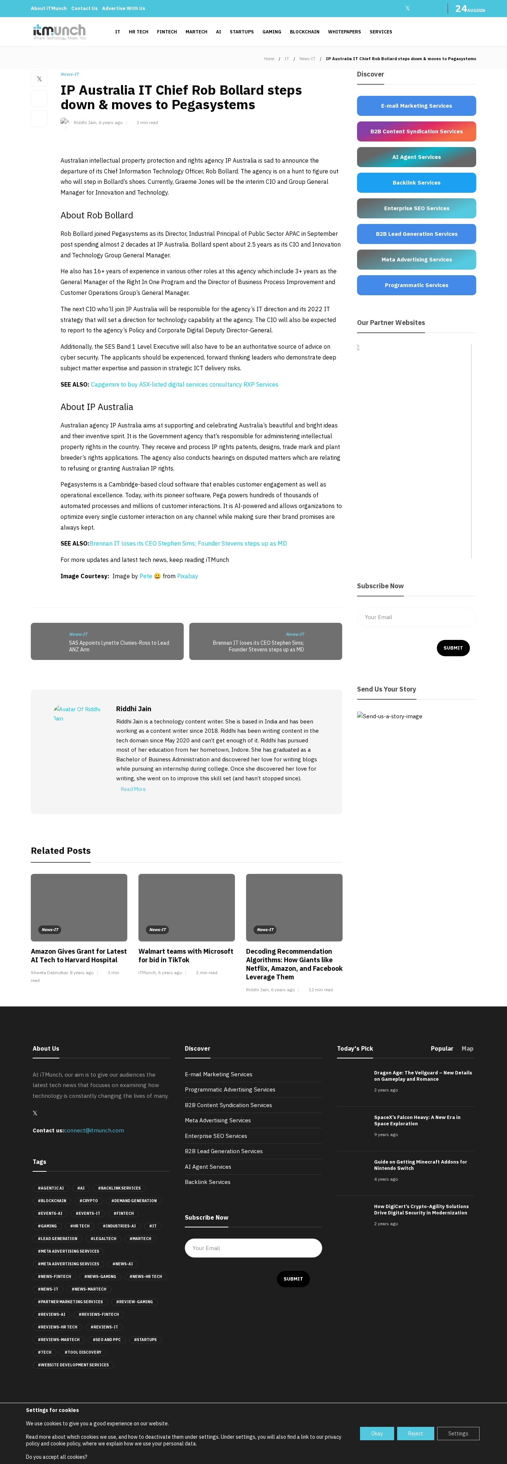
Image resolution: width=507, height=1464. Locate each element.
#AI (81, 1188)
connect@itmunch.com (94, 1130)
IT (117, 32)
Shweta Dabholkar (49, 972)
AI (218, 32)
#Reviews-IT (104, 1327)
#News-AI (122, 1264)
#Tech (44, 1352)
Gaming (271, 32)
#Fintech (124, 1213)
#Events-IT (88, 1213)
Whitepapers (344, 32)
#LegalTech (103, 1238)
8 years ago (82, 972)
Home (269, 58)
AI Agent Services (208, 1166)
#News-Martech (89, 1289)
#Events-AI (50, 1213)
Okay (377, 1433)
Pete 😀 (150, 576)
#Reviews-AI (51, 1314)
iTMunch (147, 972)
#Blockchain (52, 1200)
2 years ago (386, 1090)
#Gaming (47, 1226)
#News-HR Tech (146, 1276)
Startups (242, 32)
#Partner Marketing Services (70, 1301)
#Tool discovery (83, 1352)
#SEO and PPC (107, 1339)
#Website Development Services (73, 1365)
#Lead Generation (57, 1238)
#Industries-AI (119, 1226)
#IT (153, 1226)
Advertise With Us (123, 8)
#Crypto (88, 1200)
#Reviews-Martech (58, 1339)
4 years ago (386, 1179)
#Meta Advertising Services (68, 1251)
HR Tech (138, 32)
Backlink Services (207, 1181)
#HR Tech (79, 1226)
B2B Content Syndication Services (228, 1105)
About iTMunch (49, 8)
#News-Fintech (54, 1276)
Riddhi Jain (85, 122)
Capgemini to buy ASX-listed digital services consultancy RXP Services (184, 384)
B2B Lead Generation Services (224, 1151)
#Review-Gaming (134, 1301)
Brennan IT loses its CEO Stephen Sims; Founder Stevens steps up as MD (188, 543)
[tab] (442, 1051)
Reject (415, 1433)
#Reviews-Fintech (99, 1314)
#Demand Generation (134, 1200)
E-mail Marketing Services (218, 1074)
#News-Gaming (100, 1276)
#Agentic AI (51, 1188)
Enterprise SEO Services (216, 1135)
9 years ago (386, 1134)
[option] (79, 930)
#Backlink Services (119, 1188)
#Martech (140, 1238)
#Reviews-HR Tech (57, 1327)
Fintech (167, 32)
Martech (196, 32)
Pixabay (187, 576)
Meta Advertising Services (218, 1120)
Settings (458, 1433)
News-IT (307, 58)
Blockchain (305, 32)
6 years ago (110, 122)
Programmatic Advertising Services (230, 1089)
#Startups (145, 1339)
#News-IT (48, 1289)
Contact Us (84, 8)
